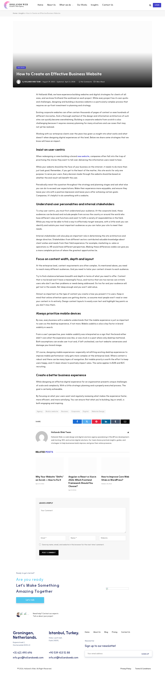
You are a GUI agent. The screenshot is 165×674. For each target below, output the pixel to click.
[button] (145, 654)
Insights (94, 5)
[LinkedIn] (15, 114)
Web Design (21, 68)
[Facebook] (15, 101)
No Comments (86, 82)
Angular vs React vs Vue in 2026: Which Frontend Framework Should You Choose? (82, 481)
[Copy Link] (15, 127)
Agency (40, 411)
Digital (86, 411)
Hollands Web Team (32, 82)
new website (83, 156)
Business (64, 411)
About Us (51, 5)
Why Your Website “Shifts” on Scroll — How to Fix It (50, 478)
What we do (65, 5)
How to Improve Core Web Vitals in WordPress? (115, 478)
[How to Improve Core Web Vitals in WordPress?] (115, 465)
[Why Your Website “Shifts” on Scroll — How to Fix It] (50, 465)
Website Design (98, 411)
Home (40, 5)
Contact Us (107, 5)
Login (157, 5)
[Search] (150, 5)
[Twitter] (15, 108)
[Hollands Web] (17, 5)
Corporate (75, 411)
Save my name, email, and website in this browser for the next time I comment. (73, 544)
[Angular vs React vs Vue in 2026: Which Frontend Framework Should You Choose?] (82, 465)
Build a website (52, 411)
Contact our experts (50, 613)
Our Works (82, 5)
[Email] (15, 121)
